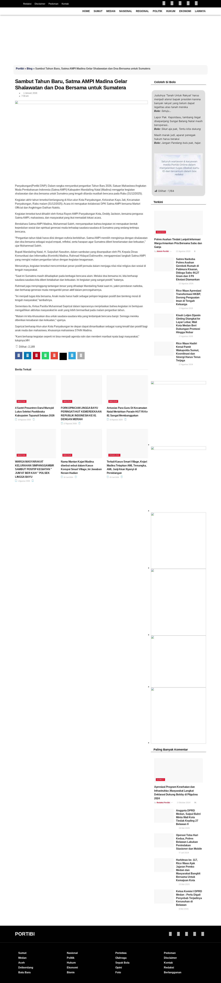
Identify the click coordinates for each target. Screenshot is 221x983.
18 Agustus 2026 (24, 420)
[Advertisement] (110, 39)
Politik (157, 11)
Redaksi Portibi (163, 802)
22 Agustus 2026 (182, 251)
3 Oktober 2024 (183, 802)
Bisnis (71, 972)
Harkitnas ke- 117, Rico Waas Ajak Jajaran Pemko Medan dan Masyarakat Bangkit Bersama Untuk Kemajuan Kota (188, 870)
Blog (30, 68)
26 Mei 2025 (184, 828)
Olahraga (121, 957)
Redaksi (27, 3)
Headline (114, 455)
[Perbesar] (201, 639)
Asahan (161, 232)
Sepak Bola (122, 962)
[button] (18, 355)
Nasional (125, 11)
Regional (142, 11)
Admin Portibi (163, 251)
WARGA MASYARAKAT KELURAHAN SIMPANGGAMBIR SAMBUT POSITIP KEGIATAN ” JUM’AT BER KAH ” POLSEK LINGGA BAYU (34, 469)
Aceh (21, 962)
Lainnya (200, 11)
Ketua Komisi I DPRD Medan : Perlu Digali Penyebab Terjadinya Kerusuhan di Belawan (189, 898)
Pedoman (53, 3)
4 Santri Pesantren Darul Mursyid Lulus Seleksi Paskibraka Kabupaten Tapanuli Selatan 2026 (35, 412)
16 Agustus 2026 (116, 420)
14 (195, 802)
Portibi (20, 68)
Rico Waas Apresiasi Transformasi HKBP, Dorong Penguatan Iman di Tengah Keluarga (188, 297)
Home (86, 11)
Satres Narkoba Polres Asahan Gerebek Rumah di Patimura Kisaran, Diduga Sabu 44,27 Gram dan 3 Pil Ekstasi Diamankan (188, 269)
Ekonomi (185, 11)
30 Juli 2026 (68, 477)
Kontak (65, 3)
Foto (118, 972)
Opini (118, 967)
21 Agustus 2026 (185, 308)
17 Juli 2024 (183, 853)
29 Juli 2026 (114, 477)
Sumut (98, 11)
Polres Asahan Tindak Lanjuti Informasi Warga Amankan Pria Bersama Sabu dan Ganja (178, 243)
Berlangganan (172, 972)
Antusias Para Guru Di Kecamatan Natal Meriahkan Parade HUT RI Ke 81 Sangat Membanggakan (127, 412)
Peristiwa (121, 953)
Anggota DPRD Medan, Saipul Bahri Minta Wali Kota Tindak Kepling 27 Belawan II (188, 817)
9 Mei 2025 (183, 909)
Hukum (170, 11)
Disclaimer (40, 3)
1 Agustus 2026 (23, 481)
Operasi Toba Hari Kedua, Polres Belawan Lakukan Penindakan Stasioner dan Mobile (189, 842)
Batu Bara (24, 972)
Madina (21, 401)
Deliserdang (25, 967)
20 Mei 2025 (184, 884)
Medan (110, 11)
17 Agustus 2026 (70, 423)
